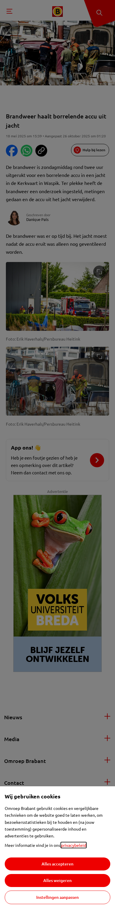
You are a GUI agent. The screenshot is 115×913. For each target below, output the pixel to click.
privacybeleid (73, 845)
